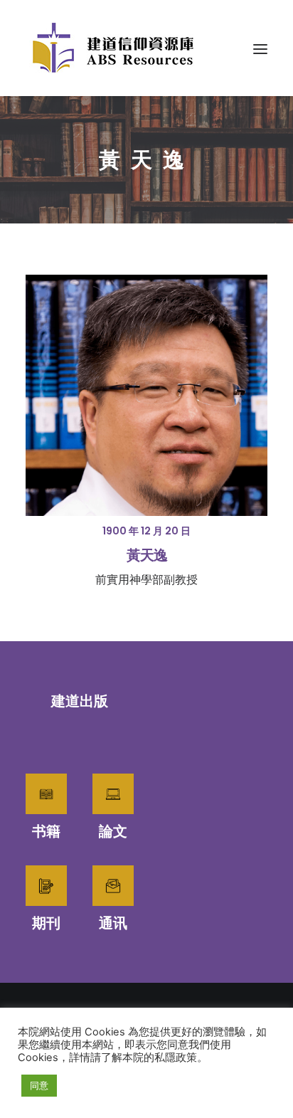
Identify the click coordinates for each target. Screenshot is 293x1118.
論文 (113, 831)
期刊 (46, 923)
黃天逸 (147, 555)
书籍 (46, 831)
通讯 (113, 923)
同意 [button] (39, 1085)
